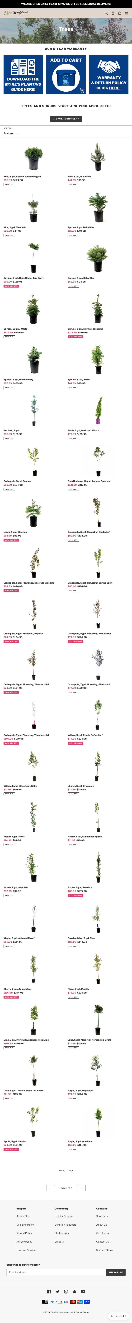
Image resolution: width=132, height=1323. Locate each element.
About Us (101, 1224)
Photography (62, 1233)
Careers (59, 1241)
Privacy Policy (24, 1241)
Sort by (8, 128)
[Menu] (126, 13)
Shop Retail (102, 1216)
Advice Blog (23, 1216)
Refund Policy (24, 1233)
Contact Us (102, 1241)
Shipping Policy (25, 1224)
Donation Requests (65, 1224)
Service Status (104, 1250)
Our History (102, 1233)
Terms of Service (26, 1250)
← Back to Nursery (66, 118)
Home (61, 1170)
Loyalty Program (64, 1216)
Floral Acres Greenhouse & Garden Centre (70, 1312)
